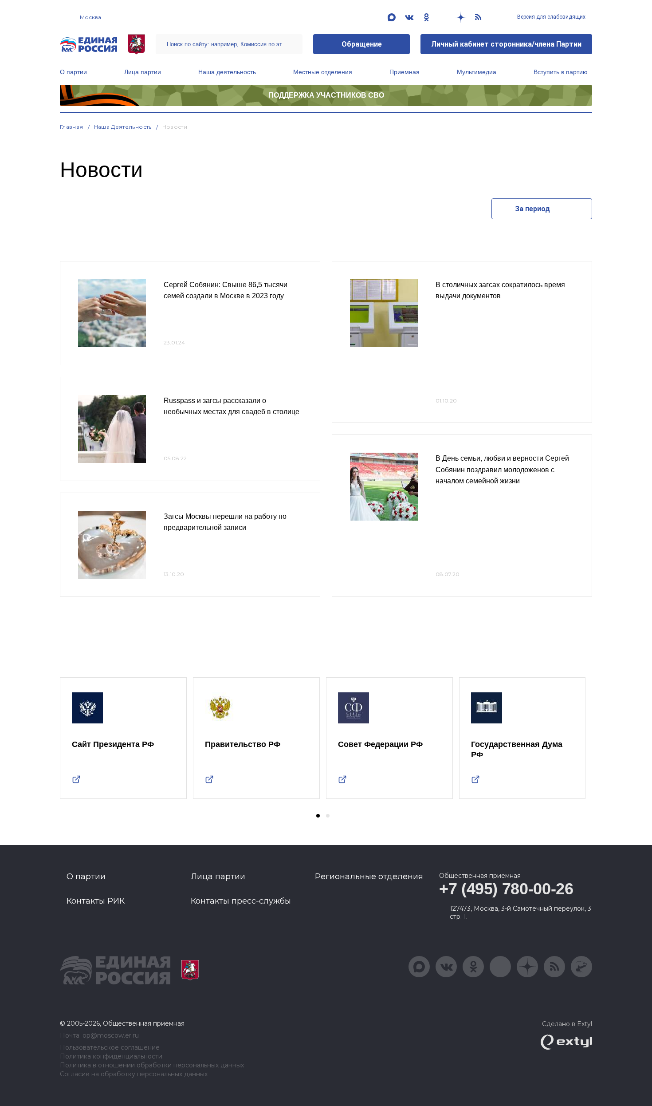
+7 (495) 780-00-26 (506, 889)
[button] (318, 816)
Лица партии (142, 71)
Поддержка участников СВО (326, 95)
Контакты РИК (96, 901)
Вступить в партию (561, 71)
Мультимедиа (476, 71)
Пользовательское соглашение (110, 1047)
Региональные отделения (369, 876)
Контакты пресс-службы (241, 901)
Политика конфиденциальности (111, 1056)
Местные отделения (322, 71)
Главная (71, 126)
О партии (73, 71)
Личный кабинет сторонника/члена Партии (506, 44)
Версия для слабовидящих (550, 17)
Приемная (404, 71)
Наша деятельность (227, 71)
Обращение (362, 44)
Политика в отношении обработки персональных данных (152, 1065)
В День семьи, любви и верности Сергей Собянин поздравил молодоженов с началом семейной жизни (502, 469)
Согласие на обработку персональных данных (134, 1074)
